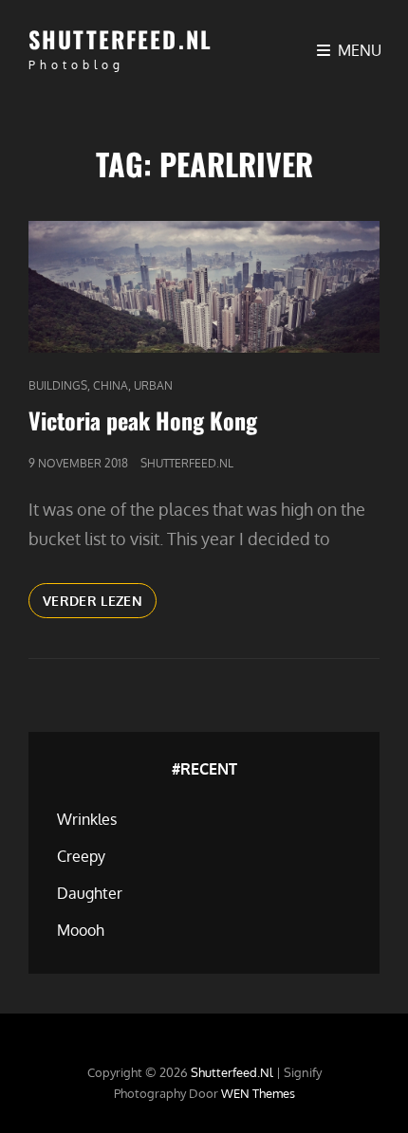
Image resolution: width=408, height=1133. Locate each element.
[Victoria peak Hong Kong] (204, 287)
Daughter (89, 893)
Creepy (81, 856)
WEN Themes (258, 1093)
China (110, 385)
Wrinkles (87, 819)
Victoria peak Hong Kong (142, 420)
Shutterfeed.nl (120, 39)
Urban (153, 385)
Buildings (57, 385)
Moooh (80, 930)
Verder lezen (100, 605)
